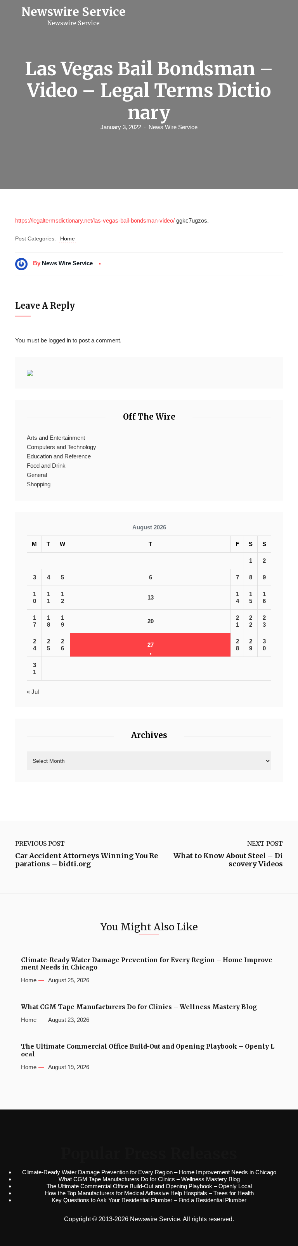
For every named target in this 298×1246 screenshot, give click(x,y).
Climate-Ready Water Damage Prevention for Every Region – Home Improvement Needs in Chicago (146, 963)
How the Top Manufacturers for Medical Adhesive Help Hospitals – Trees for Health (149, 1193)
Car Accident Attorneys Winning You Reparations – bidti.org (86, 860)
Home (67, 238)
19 (62, 621)
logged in (60, 340)
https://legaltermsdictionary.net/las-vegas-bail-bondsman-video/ (95, 220)
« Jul (33, 691)
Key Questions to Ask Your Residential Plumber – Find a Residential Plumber (149, 1200)
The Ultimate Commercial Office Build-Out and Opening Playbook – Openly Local (147, 1050)
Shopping (38, 484)
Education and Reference (59, 456)
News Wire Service (173, 127)
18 (48, 621)
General (37, 475)
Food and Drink (46, 465)
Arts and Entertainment (56, 437)
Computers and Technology (61, 447)
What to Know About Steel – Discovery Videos (228, 860)
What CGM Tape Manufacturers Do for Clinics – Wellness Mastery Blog (139, 1007)
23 (264, 621)
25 (48, 645)
